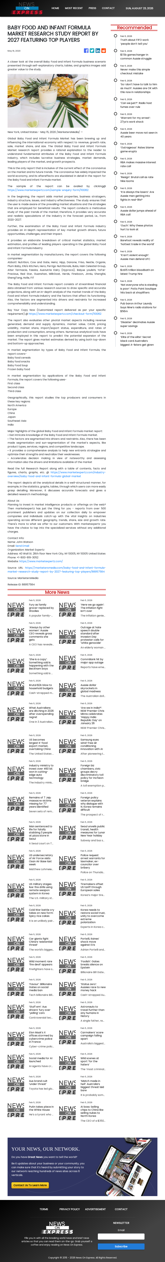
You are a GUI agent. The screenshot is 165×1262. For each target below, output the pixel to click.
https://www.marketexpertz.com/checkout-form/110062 (65, 314)
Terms (44, 1209)
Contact (121, 1209)
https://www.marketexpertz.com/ (41, 561)
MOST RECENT (74, 8)
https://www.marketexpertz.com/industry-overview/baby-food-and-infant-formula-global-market (57, 474)
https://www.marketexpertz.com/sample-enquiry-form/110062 (48, 190)
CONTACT (108, 8)
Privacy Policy (69, 1209)
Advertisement (95, 1209)
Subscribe (121, 1246)
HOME (55, 8)
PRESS (92, 8)
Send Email (22, 546)
